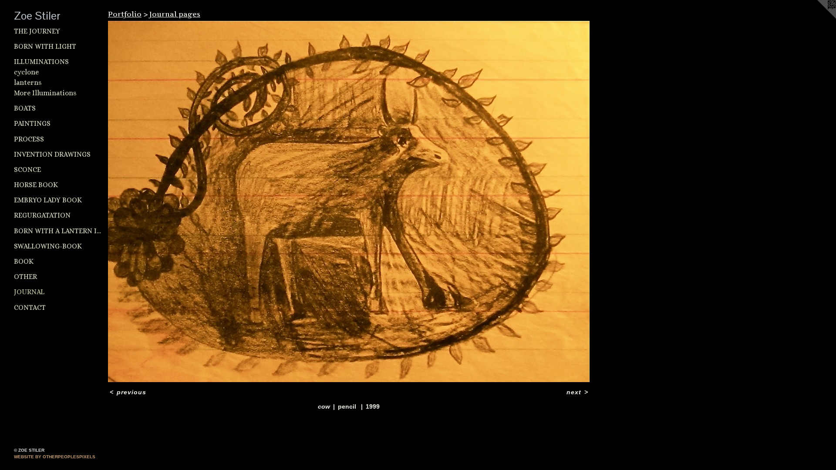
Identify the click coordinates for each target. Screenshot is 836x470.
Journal (29, 292)
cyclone (26, 72)
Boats (25, 108)
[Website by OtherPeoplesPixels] (818, 17)
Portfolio (125, 14)
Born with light (45, 46)
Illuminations (41, 61)
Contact (30, 307)
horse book (36, 185)
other (25, 276)
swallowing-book (48, 246)
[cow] (349, 201)
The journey (37, 31)
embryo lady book (48, 200)
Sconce (27, 169)
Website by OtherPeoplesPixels (54, 456)
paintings (32, 123)
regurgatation (42, 215)
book (24, 261)
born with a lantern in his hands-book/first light (57, 231)
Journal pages (174, 14)
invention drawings (52, 154)
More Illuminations (45, 93)
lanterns (28, 82)
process (29, 139)
